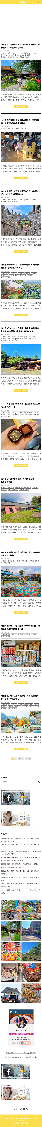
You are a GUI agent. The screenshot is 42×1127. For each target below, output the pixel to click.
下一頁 (28, 759)
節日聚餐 (27, 55)
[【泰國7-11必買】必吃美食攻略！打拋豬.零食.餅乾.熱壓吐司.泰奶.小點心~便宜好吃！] (11, 952)
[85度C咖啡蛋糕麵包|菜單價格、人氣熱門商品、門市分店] (31, 973)
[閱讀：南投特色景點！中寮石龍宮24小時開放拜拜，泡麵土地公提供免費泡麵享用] (21, 666)
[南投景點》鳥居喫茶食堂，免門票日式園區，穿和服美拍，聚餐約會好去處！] (11, 931)
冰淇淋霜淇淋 (28, 412)
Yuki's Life (21, 2)
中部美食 (20, 53)
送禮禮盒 (15, 57)
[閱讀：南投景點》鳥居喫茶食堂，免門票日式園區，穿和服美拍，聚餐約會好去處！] (21, 90)
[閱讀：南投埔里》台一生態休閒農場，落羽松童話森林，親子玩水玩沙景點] (21, 733)
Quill (22, 1120)
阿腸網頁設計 (24, 1123)
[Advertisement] (21, 21)
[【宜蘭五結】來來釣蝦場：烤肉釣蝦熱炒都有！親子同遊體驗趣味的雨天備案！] (11, 993)
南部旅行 (20, 200)
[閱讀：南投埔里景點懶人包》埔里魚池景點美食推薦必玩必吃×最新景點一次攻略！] (21, 299)
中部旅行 (14, 53)
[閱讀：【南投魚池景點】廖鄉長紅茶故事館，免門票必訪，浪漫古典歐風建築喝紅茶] (21, 161)
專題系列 (34, 200)
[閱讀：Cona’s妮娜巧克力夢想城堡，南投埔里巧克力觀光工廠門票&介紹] (21, 449)
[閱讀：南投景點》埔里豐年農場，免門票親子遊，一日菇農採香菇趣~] (21, 523)
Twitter (21, 1109)
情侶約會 (11, 55)
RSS (27, 1109)
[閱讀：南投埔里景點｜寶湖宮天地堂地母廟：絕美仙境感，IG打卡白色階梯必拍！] (21, 235)
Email (24, 1109)
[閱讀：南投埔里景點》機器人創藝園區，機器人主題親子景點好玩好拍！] (21, 596)
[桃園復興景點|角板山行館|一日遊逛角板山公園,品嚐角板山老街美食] (31, 952)
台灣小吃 (27, 337)
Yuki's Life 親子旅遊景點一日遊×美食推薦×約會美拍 (23, 1118)
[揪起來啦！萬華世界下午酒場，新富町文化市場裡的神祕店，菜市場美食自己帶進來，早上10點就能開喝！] (31, 993)
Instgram (17, 1109)
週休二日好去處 (24, 57)
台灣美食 (34, 53)
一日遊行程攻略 (5, 53)
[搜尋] (39, 782)
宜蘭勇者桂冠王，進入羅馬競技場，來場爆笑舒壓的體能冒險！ (20, 864)
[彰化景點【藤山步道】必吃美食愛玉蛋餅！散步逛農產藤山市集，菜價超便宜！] (11, 910)
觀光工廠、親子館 (6, 57)
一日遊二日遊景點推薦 (7, 487)
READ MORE (21, 106)
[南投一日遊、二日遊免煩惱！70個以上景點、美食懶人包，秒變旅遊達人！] (31, 910)
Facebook (14, 1109)
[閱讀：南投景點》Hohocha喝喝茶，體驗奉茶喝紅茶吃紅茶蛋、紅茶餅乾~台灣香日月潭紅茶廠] (21, 374)
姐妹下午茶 (4, 55)
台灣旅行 (27, 53)
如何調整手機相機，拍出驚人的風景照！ (13, 867)
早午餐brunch (20, 55)
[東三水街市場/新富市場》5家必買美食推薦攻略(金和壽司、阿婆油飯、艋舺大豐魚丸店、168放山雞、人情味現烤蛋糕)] (31, 931)
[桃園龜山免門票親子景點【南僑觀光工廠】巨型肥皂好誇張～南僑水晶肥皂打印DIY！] (11, 973)
